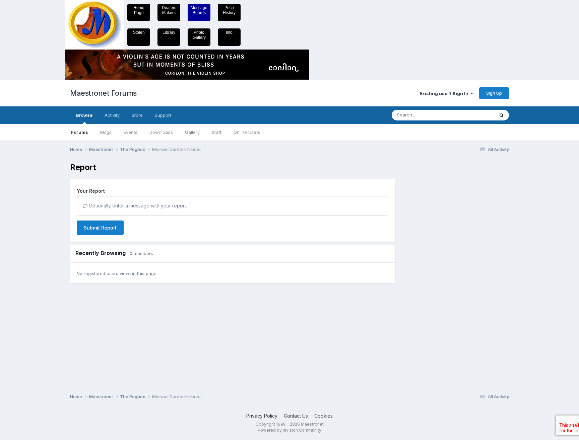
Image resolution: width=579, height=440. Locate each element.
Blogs (106, 132)
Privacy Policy (261, 416)
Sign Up (494, 93)
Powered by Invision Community (289, 430)
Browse (84, 115)
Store (137, 115)
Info (229, 32)
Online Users (247, 132)
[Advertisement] (428, 263)
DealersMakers (169, 10)
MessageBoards (199, 10)
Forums (79, 132)
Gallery (192, 132)
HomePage (138, 10)
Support (163, 115)
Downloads (161, 132)
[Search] (501, 115)
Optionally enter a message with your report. (137, 205)
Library (169, 32)
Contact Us (296, 416)
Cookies (323, 416)
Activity (112, 115)
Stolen (139, 32)
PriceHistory (229, 10)
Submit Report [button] (100, 228)
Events (130, 132)
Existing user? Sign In (445, 93)
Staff (216, 132)
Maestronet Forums (103, 93)
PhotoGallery (199, 35)
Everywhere (473, 114)
